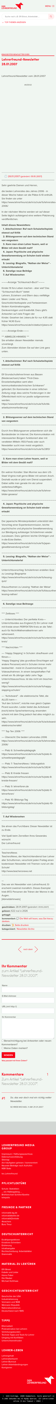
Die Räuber (7, 1278)
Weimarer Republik (11, 1304)
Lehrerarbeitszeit (10, 1358)
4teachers (6, 1221)
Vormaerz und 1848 (11, 1301)
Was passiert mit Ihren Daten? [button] (14, 1060)
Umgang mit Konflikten (12, 1337)
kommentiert (31, 1162)
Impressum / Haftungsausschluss (17, 1153)
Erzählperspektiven (11, 1239)
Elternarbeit (7, 1325)
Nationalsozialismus (11, 1307)
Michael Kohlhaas (10, 1280)
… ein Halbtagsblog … (12, 1191)
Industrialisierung (10, 1299)
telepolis (6, 1197)
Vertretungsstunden (11, 1331)
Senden (8, 1055)
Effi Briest (6, 1269)
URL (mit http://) (9, 1006)
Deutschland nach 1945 (13, 1310)
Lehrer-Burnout (9, 1361)
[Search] (51, 16)
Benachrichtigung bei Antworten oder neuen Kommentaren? (26, 1042)
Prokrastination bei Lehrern (14, 1328)
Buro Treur (7, 1224)
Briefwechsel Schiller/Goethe (15, 1194)
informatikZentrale (10, 1218)
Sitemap (5, 1159)
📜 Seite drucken (20, 925)
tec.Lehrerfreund (10, 1173)
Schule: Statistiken (10, 1188)
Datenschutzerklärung (12, 1156)
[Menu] (49, 6)
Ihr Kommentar (9, 1017)
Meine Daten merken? (15, 1048)
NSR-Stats (6, 1168)
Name (4, 985)
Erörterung (7, 1245)
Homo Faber (7, 1275)
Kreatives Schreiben (11, 1242)
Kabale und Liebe (10, 1272)
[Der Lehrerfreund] (28, 1380)
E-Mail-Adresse (9, 996)
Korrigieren (7, 1367)
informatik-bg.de (9, 1212)
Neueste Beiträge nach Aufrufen (17, 1165)
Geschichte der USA (11, 1296)
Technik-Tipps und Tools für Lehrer (18, 1334)
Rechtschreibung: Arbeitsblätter (17, 1251)
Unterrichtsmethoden (12, 1340)
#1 (3, 1098)
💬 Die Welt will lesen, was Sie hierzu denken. (27, 920)
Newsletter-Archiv (25, 928)
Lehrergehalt (8, 1355)
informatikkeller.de (10, 1215)
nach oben (28, 949)
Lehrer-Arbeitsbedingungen (15, 1364)
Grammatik (7, 1254)
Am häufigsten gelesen (13, 1162)
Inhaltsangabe (8, 1248)
